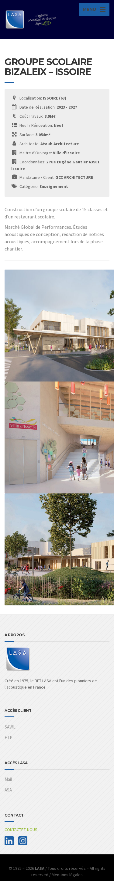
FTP (8, 737)
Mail (8, 779)
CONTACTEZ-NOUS (21, 829)
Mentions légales (67, 874)
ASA (8, 790)
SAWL (10, 727)
